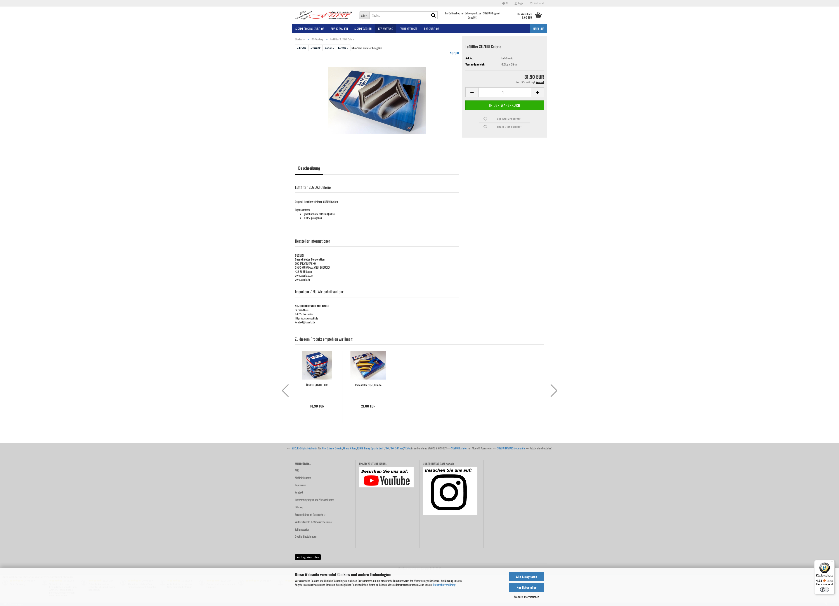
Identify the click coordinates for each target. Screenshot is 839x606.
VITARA (407, 448)
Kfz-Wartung (385, 28)
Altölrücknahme (303, 477)
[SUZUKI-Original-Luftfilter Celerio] (377, 100)
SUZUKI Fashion (459, 448)
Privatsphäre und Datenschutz (310, 514)
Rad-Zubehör (431, 28)
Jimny (367, 448)
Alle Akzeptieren (526, 576)
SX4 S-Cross (396, 448)
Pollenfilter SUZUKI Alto (368, 385)
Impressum (300, 485)
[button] (505, 3)
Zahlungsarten (302, 529)
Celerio (338, 448)
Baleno (330, 448)
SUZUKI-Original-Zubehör (304, 448)
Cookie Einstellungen (306, 536)
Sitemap (299, 507)
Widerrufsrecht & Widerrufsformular (313, 522)
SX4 (387, 448)
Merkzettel (538, 3)
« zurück (315, 48)
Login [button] (520, 3)
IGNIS (360, 448)
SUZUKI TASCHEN (363, 28)
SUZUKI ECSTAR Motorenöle (511, 448)
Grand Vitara (349, 448)
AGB (297, 470)
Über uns (538, 28)
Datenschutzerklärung (444, 584)
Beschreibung (309, 168)
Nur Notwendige (527, 587)
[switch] (824, 589)
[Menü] (832, 562)
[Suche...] (433, 15)
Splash (374, 448)
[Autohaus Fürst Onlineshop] (323, 15)
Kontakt (299, 492)
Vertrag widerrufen (308, 557)
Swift (381, 448)
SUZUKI (454, 53)
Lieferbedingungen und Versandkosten (314, 499)
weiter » (329, 48)
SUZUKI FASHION (339, 28)
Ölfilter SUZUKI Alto (317, 385)
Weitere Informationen (526, 596)
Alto (324, 448)
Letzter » (343, 48)
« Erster (301, 48)
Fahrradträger (409, 28)
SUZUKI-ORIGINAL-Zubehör (309, 28)
